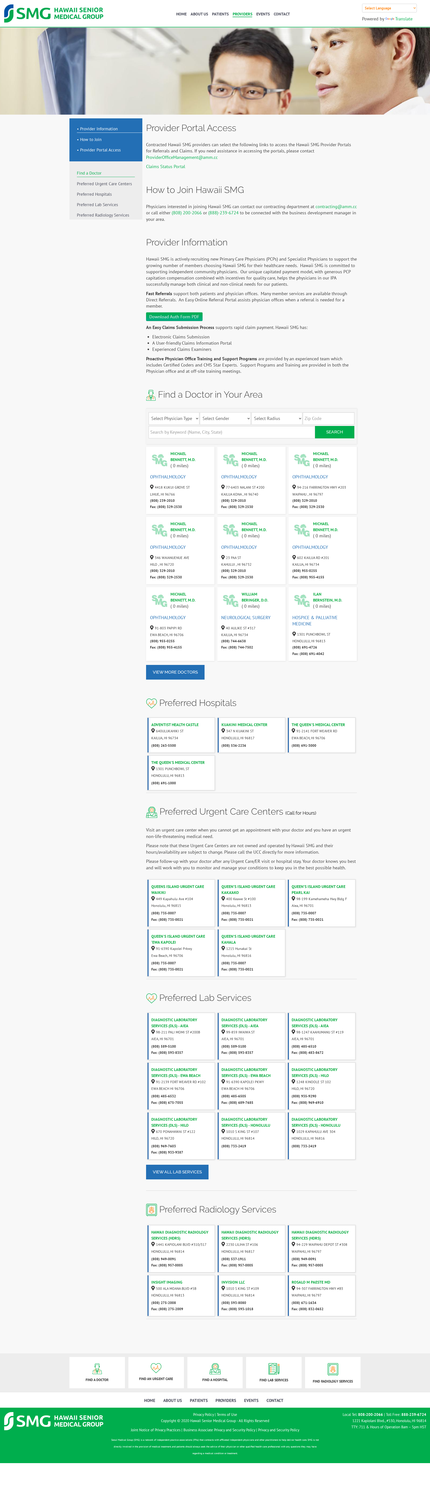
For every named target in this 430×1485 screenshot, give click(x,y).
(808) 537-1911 (233, 1259)
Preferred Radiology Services (103, 215)
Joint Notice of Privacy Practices (155, 1430)
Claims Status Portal (165, 166)
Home (181, 13)
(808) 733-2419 (233, 1146)
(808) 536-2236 (233, 745)
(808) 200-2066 (187, 213)
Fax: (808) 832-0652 (307, 1309)
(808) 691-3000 (304, 745)
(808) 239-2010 (162, 500)
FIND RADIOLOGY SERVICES (333, 1381)
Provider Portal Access (100, 150)
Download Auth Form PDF (174, 317)
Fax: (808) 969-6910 (307, 1102)
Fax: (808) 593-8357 (167, 1052)
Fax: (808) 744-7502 (237, 647)
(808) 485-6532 (163, 1096)
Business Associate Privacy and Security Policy (219, 1430)
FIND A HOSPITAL (215, 1380)
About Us (199, 13)
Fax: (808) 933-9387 (167, 1152)
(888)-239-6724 (223, 213)
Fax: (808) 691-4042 (308, 653)
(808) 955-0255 (304, 570)
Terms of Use (227, 1414)
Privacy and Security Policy (278, 1430)
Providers (242, 13)
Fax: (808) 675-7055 (167, 1102)
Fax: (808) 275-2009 (167, 1309)
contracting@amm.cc (336, 206)
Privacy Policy (203, 1414)
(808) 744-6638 (233, 641)
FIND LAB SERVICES (274, 1380)
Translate (404, 19)
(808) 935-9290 (304, 1096)
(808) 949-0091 (163, 1259)
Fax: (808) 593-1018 (237, 1309)
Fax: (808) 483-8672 (307, 1052)
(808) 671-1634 (304, 1302)
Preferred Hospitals (94, 194)
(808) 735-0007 (163, 913)
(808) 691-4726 (304, 647)
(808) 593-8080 (233, 1302)
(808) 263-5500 (163, 745)
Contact (282, 13)
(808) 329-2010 (233, 500)
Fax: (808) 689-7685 (237, 1102)
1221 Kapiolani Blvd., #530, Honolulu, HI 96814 (389, 1420)
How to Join (91, 139)
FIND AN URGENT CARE (156, 1379)
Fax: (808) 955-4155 (308, 577)
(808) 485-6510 (304, 1046)
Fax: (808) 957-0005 (167, 1265)
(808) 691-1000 (163, 783)
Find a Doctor (89, 173)
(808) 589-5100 (163, 1046)
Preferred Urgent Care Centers (104, 183)
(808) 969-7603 (163, 1146)
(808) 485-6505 (233, 1096)
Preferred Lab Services (97, 204)
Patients (220, 13)
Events (263, 13)
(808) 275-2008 (163, 1302)
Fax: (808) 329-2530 (166, 507)
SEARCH (334, 431)
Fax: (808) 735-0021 (167, 919)
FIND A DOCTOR (97, 1380)
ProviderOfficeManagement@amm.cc (182, 157)
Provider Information (99, 129)
